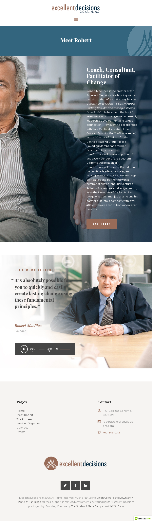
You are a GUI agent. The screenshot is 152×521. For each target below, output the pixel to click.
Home (21, 410)
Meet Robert (25, 414)
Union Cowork (105, 497)
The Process (24, 419)
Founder (20, 330)
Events (21, 431)
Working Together (28, 423)
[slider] (65, 346)
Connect (22, 427)
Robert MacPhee (28, 325)
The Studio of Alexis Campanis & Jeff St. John (97, 506)
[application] (45, 349)
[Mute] (58, 349)
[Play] (25, 350)
